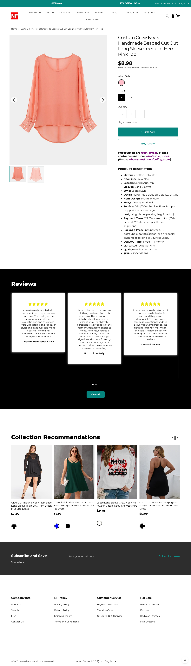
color (124, 76)
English (182, 3)
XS (130, 97)
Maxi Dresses (147, 621)
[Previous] (54, 3)
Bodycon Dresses (150, 616)
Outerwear (81, 12)
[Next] (136, 3)
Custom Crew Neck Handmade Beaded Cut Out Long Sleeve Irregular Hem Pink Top (62, 29)
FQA (13, 616)
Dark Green (73, 526)
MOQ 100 (148, 12)
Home (14, 29)
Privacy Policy (61, 604)
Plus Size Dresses (149, 604)
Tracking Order (105, 610)
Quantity (122, 106)
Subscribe (165, 556)
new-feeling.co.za (27, 661)
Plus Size (33, 12)
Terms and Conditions (66, 621)
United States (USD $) (163, 3)
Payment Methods (107, 604)
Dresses (63, 12)
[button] (167, 16)
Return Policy (61, 610)
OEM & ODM (92, 19)
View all (95, 394)
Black (14, 526)
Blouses (144, 610)
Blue (57, 526)
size (121, 91)
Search (15, 610)
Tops (48, 12)
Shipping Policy (63, 616)
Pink (121, 83)
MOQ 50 (131, 12)
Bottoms (99, 12)
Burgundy (62, 526)
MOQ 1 (115, 12)
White (99, 523)
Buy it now (148, 143)
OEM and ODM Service (109, 616)
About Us (16, 604)
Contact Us (17, 621)
